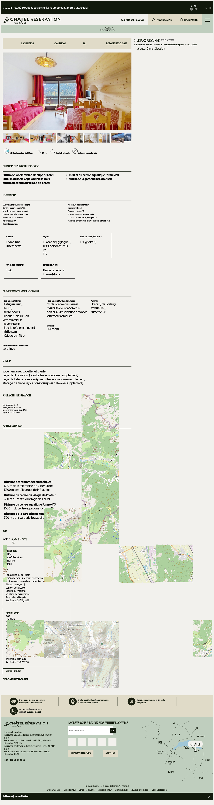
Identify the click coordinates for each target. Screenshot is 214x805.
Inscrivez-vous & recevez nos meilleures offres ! (98, 723)
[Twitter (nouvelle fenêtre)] (92, 742)
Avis (84, 43)
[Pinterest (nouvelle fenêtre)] (112, 742)
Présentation (27, 43)
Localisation (60, 43)
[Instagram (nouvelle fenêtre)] (82, 742)
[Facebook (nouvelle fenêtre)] (72, 742)
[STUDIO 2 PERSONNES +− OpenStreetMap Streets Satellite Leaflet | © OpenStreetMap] (67, 453)
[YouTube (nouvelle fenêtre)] (102, 742)
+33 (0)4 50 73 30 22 (132, 20)
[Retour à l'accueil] (31, 21)
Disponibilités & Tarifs (116, 43)
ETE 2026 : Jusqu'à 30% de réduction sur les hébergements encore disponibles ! (46, 7)
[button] (189, 20)
